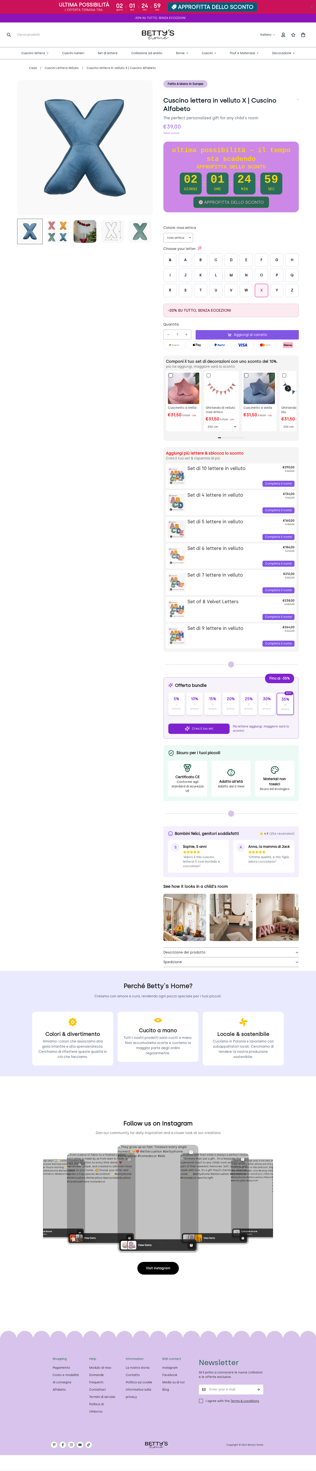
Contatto (133, 1375)
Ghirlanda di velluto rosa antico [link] (220, 410)
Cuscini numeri (73, 53)
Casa (33, 68)
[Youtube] (80, 1445)
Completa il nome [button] (278, 483)
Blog (165, 1389)
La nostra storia (137, 1368)
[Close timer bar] (311, 7)
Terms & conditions (245, 1401)
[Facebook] (63, 1445)
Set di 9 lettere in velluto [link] (215, 628)
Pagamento (61, 1368)
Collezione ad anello (146, 53)
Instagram (170, 1368)
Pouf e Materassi (242, 53)
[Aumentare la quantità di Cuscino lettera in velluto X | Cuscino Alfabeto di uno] (186, 334)
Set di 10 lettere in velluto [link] (216, 468)
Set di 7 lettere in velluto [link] (215, 575)
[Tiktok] (88, 1445)
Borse (180, 53)
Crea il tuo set (202, 728)
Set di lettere (108, 53)
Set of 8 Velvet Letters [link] (213, 602)
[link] (183, 388)
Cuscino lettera (33, 53)
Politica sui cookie (139, 1382)
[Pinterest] (54, 1445)
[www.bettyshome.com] (158, 34)
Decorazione (281, 53)
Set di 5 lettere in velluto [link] (215, 522)
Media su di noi (173, 1382)
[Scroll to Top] (308, 1448)
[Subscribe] (258, 1389)
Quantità (171, 324)
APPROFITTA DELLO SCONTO (215, 7)
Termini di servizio (102, 1397)
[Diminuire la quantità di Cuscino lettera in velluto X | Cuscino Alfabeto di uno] (168, 334)
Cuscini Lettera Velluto (62, 68)
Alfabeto (59, 1389)
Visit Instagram (158, 1268)
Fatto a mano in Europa (185, 84)
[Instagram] (71, 1445)
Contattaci (97, 1389)
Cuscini (207, 53)
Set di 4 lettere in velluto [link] (215, 495)
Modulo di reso (100, 1368)
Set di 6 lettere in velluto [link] (215, 548)
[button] (303, 35)
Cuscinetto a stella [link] (182, 408)
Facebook (169, 1375)
